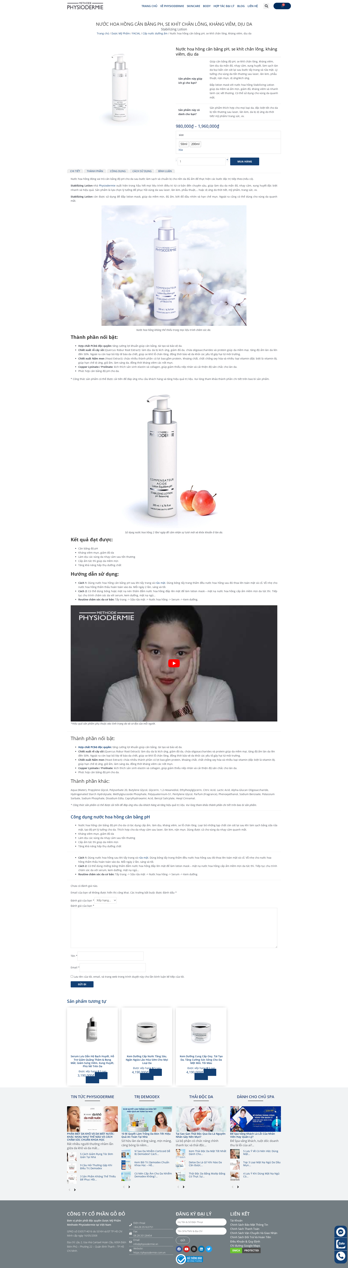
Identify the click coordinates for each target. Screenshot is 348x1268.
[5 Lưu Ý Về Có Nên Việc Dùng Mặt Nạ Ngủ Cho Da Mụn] (235, 1154)
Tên (74, 956)
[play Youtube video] (174, 663)
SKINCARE (193, 6)
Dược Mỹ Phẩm (120, 33)
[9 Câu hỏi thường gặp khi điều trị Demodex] (71, 1168)
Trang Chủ (149, 6)
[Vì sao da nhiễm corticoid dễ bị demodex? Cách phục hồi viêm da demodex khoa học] (126, 1154)
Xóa (181, 149)
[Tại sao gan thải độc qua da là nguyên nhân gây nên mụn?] (201, 1118)
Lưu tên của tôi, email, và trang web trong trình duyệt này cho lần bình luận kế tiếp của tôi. (129, 976)
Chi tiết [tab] (75, 171)
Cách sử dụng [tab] (142, 171)
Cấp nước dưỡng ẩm (155, 33)
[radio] (183, 144)
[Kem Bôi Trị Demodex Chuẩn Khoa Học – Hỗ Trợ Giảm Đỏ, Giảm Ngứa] (126, 1165)
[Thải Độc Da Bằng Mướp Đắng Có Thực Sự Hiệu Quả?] (180, 1176)
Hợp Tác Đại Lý (224, 6)
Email (75, 967)
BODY (207, 6)
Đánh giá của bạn (82, 900)
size (181, 135)
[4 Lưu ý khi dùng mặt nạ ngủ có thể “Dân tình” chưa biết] (235, 1176)
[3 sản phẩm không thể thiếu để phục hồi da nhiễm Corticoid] (71, 1179)
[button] (266, 6)
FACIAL (136, 33)
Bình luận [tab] (165, 171)
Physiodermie (107, 185)
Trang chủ (103, 33)
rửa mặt (160, 583)
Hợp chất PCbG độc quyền (94, 747)
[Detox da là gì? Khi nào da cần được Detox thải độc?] (180, 1165)
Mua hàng (244, 161)
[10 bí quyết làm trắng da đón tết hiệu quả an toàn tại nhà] (146, 1118)
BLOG (241, 6)
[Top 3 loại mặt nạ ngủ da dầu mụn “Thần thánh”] (235, 1165)
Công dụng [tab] (118, 171)
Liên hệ (253, 6)
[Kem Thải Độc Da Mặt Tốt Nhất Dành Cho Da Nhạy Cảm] (180, 1154)
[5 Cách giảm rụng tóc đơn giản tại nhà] (71, 1156)
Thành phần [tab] (95, 171)
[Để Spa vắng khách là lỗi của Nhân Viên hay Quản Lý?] (255, 1118)
